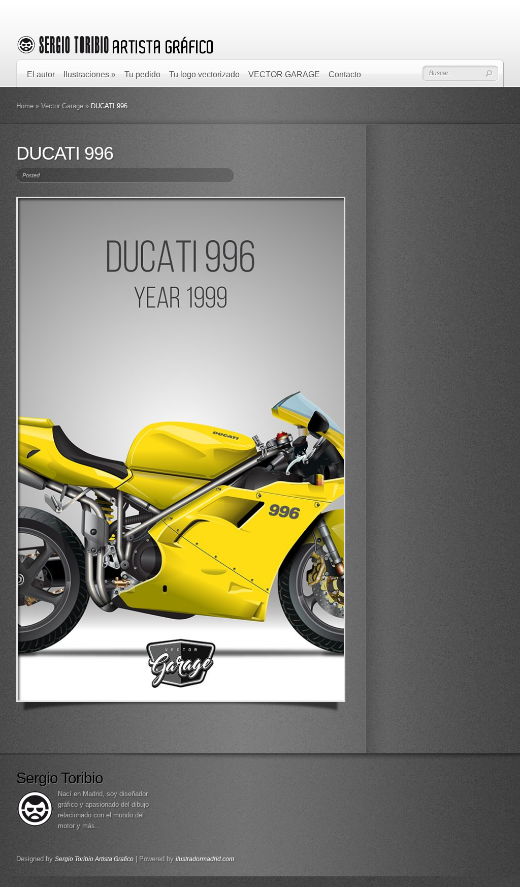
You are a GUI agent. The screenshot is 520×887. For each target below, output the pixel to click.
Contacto (345, 74)
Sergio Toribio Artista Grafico (94, 859)
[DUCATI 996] (181, 449)
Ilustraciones (89, 74)
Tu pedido (142, 74)
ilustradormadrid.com (205, 859)
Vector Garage (62, 106)
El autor (41, 74)
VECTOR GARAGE (284, 74)
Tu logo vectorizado (204, 74)
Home (25, 106)
